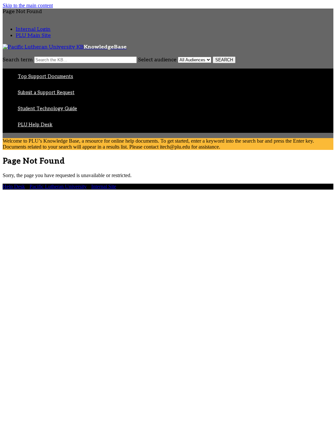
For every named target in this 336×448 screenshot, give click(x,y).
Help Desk (14, 186)
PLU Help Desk (35, 125)
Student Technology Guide (47, 109)
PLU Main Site (33, 35)
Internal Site (103, 186)
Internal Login (33, 29)
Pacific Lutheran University (58, 186)
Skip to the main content (28, 5)
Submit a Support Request (46, 92)
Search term (18, 60)
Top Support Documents (45, 76)
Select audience (157, 60)
